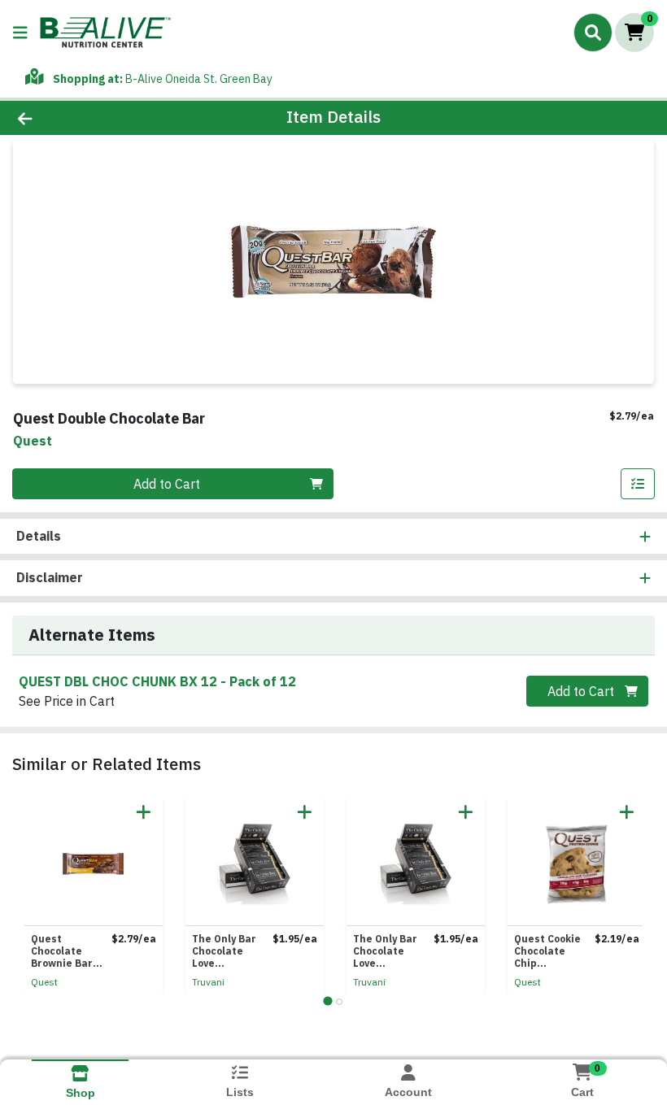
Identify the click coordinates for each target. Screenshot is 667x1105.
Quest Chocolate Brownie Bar (62, 951)
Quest (44, 982)
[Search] (593, 32)
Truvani (208, 982)
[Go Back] (93, 117)
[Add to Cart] (143, 812)
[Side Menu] (20, 32)
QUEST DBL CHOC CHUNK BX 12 (157, 681)
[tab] (327, 1001)
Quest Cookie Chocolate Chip (547, 951)
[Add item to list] (638, 483)
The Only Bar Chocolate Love (224, 951)
